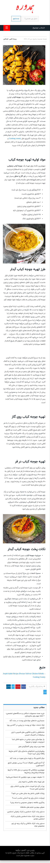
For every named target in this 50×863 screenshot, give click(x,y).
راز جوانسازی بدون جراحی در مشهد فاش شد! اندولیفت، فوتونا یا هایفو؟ (28, 740)
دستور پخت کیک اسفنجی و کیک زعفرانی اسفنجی (25, 812)
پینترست (18, 687)
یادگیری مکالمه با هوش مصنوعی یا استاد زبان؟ (27, 802)
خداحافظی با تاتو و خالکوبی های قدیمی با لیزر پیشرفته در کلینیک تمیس (27, 733)
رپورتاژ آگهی (13, 39)
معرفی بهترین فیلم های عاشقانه (32, 807)
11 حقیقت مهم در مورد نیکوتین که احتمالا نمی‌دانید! (25, 777)
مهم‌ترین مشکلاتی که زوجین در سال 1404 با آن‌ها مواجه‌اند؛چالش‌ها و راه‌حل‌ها (26, 771)
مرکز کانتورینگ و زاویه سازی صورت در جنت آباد (27, 758)
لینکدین (8, 687)
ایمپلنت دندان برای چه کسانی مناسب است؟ (28, 798)
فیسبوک (23, 687)
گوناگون (5, 39)
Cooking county (15, 138)
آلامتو (23, 850)
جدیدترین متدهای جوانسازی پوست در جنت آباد (26, 720)
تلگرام (13, 687)
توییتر (45, 692)
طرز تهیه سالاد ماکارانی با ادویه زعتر (31, 782)
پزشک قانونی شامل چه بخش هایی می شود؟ (27, 793)
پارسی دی (30, 850)
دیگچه (18, 850)
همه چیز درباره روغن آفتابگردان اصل (31, 746)
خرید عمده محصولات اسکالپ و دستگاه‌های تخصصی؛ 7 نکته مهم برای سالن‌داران (25, 714)
